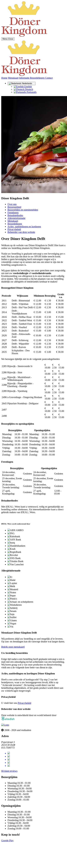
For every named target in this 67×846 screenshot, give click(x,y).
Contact (49, 78)
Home (4, 78)
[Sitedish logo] (5, 725)
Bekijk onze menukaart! (13, 646)
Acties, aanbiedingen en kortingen (24, 226)
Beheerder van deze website (21, 232)
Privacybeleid (14, 229)
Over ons (12, 204)
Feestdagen (13, 212)
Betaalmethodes (15, 215)
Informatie (24, 78)
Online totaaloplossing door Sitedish (19, 843)
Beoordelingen (37, 78)
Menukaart (13, 78)
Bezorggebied (14, 207)
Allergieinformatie (16, 218)
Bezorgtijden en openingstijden (22, 209)
